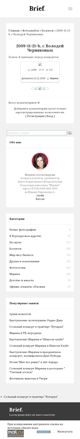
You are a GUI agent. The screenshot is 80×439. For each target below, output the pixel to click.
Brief (37, 8)
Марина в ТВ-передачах (25, 333)
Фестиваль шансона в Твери (28, 378)
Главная (14, 30)
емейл (40, 195)
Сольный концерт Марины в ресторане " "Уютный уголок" (37, 370)
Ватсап (40, 199)
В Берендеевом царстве (25, 236)
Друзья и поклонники (24, 261)
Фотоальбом (30, 30)
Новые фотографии (22, 229)
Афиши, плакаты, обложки (27, 286)
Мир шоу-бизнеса (21, 255)
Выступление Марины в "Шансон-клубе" (36, 339)
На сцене (15, 242)
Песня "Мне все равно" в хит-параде (33, 362)
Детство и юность (21, 280)
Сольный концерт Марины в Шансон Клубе (39, 345)
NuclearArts (65, 431)
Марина (54, 78)
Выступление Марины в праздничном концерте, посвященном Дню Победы (35, 353)
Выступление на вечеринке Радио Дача (36, 320)
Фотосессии (17, 267)
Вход (50, 116)
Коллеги (48, 30)
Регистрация (35, 116)
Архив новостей (20, 314)
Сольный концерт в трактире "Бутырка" (36, 326)
